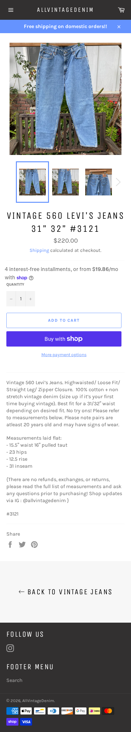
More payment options (63, 354)
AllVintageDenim (65, 9)
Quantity (15, 284)
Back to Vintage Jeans (69, 591)
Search (14, 680)
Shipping (39, 250)
